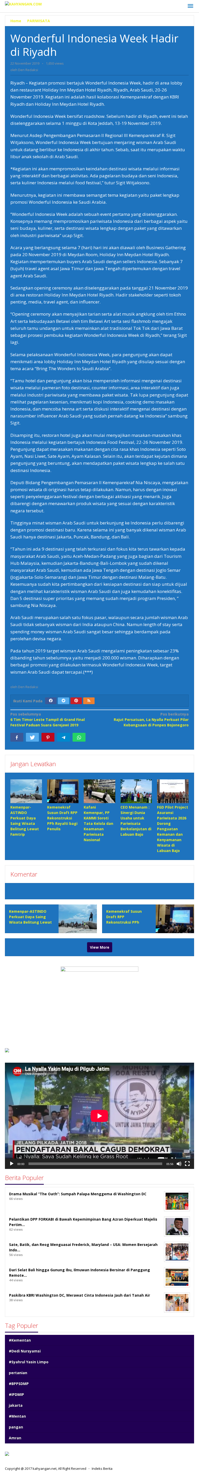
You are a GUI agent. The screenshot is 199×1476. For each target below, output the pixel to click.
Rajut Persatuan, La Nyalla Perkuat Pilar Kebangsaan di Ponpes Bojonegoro (151, 719)
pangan (16, 1427)
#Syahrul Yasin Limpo (28, 1361)
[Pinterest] (76, 700)
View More (99, 947)
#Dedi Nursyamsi (25, 1351)
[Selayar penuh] (187, 1163)
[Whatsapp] (79, 737)
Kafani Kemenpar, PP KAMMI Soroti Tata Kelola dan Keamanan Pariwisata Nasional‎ (98, 823)
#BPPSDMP (19, 1383)
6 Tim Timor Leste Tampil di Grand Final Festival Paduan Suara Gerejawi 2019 (47, 719)
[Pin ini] (47, 737)
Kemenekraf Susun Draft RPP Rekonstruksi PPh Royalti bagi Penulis (62, 818)
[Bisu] (179, 1163)
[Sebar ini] (16, 737)
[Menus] (190, 6)
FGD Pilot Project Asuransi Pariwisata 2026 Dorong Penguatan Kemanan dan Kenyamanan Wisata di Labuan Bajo (172, 829)
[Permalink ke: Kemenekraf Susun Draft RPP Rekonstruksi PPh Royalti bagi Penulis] (63, 791)
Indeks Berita (102, 1468)
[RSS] (89, 700)
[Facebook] (50, 700)
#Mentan (17, 1416)
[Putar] (11, 1163)
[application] (99, 1116)
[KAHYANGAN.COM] (23, 3)
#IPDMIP (16, 1394)
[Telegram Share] (63, 737)
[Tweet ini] (32, 737)
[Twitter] (63, 700)
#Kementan (20, 1340)
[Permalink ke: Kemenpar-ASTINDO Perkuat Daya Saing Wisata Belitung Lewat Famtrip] (26, 791)
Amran (15, 1437)
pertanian (18, 1372)
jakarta (16, 1405)
